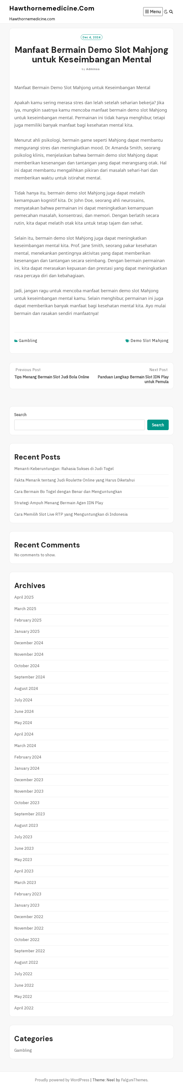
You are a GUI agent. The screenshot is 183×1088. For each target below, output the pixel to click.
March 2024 (25, 745)
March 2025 (25, 608)
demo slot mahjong (150, 340)
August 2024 (26, 688)
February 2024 (27, 757)
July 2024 (23, 700)
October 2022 (27, 939)
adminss (93, 69)
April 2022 (24, 1008)
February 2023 (27, 894)
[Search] (171, 12)
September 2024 (29, 677)
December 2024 (28, 642)
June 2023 (24, 848)
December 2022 (28, 916)
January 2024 (27, 768)
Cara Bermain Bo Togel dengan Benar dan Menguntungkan (68, 491)
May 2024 (23, 722)
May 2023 (23, 859)
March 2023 (25, 882)
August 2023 (26, 825)
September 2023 (29, 814)
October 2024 (27, 665)
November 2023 (29, 791)
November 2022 (29, 928)
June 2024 (24, 711)
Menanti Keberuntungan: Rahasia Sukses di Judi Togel (64, 468)
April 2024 (24, 734)
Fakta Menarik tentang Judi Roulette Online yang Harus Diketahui (74, 480)
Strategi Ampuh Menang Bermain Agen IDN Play (58, 502)
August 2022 (26, 962)
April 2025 (24, 597)
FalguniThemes (134, 1079)
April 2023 (24, 871)
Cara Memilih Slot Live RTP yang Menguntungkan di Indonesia (71, 514)
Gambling (28, 340)
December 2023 (28, 779)
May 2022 (23, 996)
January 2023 (27, 905)
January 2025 (27, 631)
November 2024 (29, 654)
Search (20, 414)
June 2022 (24, 985)
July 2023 (23, 836)
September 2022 (29, 950)
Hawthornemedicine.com (52, 8)
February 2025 (27, 620)
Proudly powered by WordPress (62, 1079)
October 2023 (27, 802)
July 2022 (23, 973)
